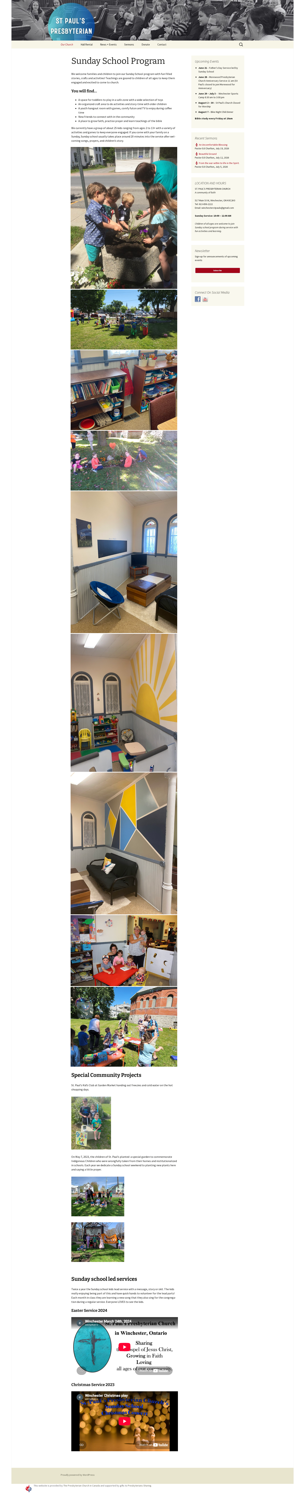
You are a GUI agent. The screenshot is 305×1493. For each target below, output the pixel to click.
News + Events (108, 44)
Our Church (67, 44)
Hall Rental (86, 44)
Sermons (129, 44)
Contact (161, 44)
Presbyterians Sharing (139, 1485)
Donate (146, 44)
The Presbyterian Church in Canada (81, 1485)
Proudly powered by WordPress (78, 1474)
